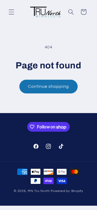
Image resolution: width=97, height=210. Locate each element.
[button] (11, 12)
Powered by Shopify (67, 191)
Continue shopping (48, 86)
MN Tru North (39, 191)
